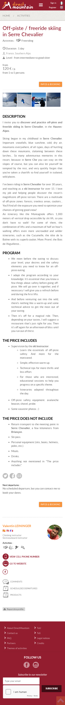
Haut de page (60, 700)
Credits (40, 643)
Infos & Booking (50, 84)
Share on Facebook (12, 476)
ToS (39, 633)
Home (6, 15)
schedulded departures (21, 588)
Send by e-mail (19, 476)
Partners (11, 643)
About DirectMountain (18, 628)
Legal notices (43, 638)
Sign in (53, 3)
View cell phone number (25, 556)
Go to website (18, 563)
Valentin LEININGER (17, 526)
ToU (39, 628)
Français (61, 3)
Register (52, 7)
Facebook (5, 571)
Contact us (12, 633)
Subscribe (52, 688)
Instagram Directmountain (36, 665)
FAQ (9, 638)
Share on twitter (5, 476)
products (13, 595)
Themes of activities (17, 648)
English (61, 7)
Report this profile (15, 609)
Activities (23, 15)
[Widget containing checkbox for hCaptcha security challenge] (21, 691)
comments (13, 582)
